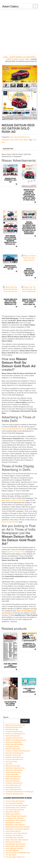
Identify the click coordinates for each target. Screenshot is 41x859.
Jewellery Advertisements (14, 738)
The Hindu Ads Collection (14, 803)
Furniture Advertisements (14, 731)
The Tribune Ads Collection (14, 810)
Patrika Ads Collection (13, 814)
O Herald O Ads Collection (14, 818)
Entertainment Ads (11, 729)
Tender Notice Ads (11, 774)
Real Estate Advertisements (15, 768)
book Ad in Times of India (16, 552)
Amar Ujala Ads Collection (14, 848)
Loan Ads (8, 764)
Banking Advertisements (13, 727)
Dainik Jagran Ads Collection (15, 846)
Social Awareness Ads (13, 772)
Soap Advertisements (12, 787)
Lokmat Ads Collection (13, 831)
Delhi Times (24, 59)
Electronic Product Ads (13, 755)
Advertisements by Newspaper (22, 57)
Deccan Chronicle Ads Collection (16, 805)
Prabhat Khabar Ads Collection (16, 816)
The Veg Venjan (10, 855)
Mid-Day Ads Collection (13, 822)
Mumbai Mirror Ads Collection (15, 820)
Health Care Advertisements (15, 733)
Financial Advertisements (14, 759)
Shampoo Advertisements (14, 794)
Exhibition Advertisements (14, 757)
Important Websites (12, 850)
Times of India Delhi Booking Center (14, 429)
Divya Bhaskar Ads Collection (15, 844)
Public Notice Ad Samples (14, 744)
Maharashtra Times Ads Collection (17, 829)
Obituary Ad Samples (12, 766)
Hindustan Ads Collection (14, 835)
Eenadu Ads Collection (13, 842)
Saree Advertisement (12, 781)
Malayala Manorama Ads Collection (17, 827)
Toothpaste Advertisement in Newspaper (19, 791)
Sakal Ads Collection (12, 812)
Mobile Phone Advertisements (15, 740)
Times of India (12, 59)
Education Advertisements (14, 753)
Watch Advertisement (12, 779)
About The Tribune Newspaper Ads (17, 852)
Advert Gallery (10, 6)
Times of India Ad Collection (15, 801)
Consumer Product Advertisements (17, 751)
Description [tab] (8, 149)
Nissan (26, 140)
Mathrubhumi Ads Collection (15, 825)
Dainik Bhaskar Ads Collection (15, 807)
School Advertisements (13, 785)
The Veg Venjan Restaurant (14, 857)
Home (5, 57)
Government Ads (11, 761)
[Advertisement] (20, 31)
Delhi (12, 140)
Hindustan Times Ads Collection (16, 833)
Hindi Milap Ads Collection (14, 837)
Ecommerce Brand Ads (13, 742)
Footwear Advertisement (13, 783)
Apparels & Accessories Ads (15, 725)
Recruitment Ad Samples (14, 770)
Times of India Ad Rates (10, 522)
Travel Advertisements (13, 776)
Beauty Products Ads (12, 749)
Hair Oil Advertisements (13, 789)
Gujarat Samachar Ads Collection (16, 840)
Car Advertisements (12, 746)
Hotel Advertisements (12, 736)
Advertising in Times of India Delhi (13, 500)
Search (5, 717)
